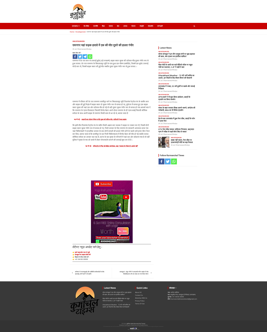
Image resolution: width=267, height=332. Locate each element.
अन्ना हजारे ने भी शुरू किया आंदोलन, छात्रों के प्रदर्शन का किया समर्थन (174, 98)
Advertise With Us (141, 298)
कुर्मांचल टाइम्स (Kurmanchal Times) (136, 323)
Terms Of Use (140, 304)
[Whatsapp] (90, 56)
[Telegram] (85, 56)
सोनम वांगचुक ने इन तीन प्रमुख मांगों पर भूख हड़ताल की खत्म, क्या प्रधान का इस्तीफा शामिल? (176, 55)
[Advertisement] (111, 84)
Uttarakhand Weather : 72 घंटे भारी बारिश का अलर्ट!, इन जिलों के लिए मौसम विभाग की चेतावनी (176, 76)
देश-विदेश (86, 26)
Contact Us (139, 295)
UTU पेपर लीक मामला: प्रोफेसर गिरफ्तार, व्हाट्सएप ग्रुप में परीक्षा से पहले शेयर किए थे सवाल (176, 130)
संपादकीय (150, 26)
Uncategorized (78, 41)
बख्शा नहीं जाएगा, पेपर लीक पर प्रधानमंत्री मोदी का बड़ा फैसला (182, 141)
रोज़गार (133, 26)
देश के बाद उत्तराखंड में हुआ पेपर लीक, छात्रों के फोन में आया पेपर (176, 119)
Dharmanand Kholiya (84, 49)
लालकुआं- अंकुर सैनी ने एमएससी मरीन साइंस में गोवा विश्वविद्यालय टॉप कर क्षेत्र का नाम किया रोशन (134, 273)
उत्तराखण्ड (75, 26)
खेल (118, 26)
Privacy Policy (139, 301)
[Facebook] (75, 56)
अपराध (125, 26)
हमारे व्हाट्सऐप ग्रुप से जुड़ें (82, 252)
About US (138, 292)
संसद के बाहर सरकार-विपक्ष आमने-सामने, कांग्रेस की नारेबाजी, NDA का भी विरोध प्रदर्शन (176, 109)
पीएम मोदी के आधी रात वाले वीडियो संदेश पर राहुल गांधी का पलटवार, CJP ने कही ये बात (175, 65)
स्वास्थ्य (111, 26)
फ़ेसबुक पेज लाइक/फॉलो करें (83, 255)
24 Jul (160, 59)
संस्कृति (142, 26)
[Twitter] (80, 56)
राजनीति (95, 26)
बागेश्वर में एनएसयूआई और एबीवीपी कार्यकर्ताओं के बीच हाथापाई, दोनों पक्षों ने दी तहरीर (89, 273)
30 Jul (74, 49)
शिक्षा (103, 26)
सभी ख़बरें (160, 26)
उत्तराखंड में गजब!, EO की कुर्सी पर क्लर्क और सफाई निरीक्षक (176, 87)
